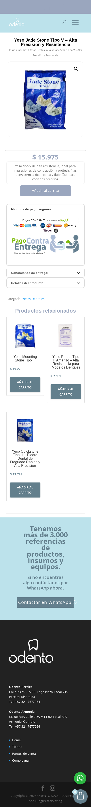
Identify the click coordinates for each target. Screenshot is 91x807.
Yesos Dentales (38, 50)
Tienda (17, 747)
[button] (76, 69)
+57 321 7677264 (27, 701)
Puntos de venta (24, 753)
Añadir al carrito (45, 190)
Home (16, 740)
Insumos (22, 50)
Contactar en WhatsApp (44, 602)
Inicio (12, 50)
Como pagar (21, 760)
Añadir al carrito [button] (25, 384)
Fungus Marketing (48, 801)
